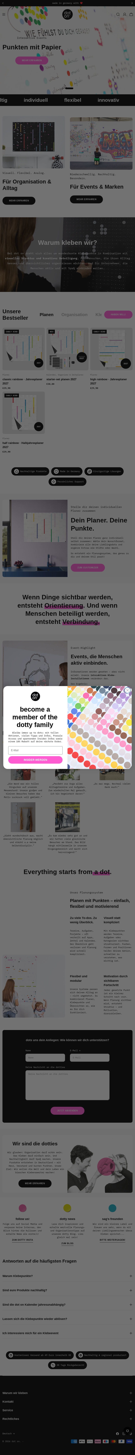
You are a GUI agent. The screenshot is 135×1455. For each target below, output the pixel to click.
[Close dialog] (127, 690)
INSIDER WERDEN (35, 759)
